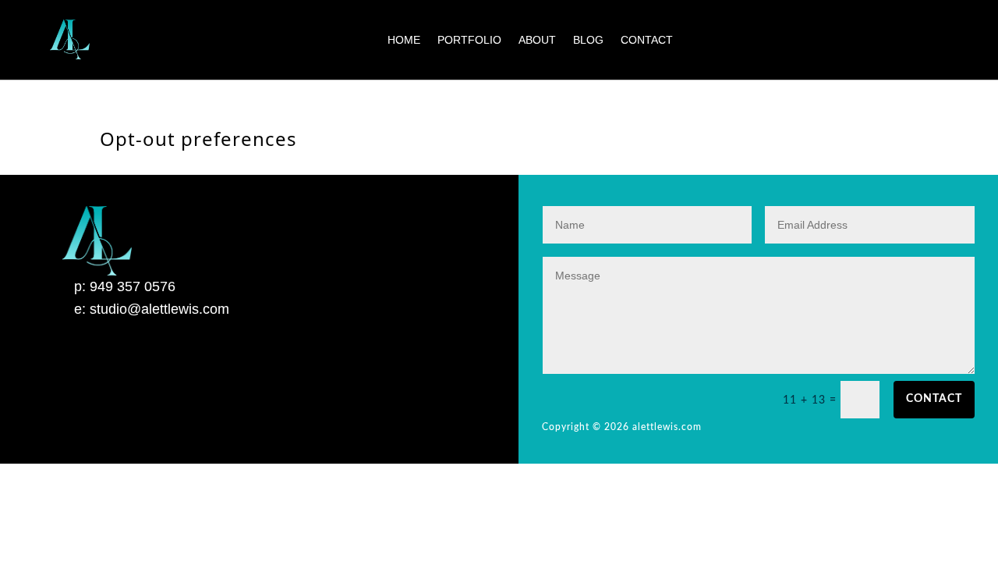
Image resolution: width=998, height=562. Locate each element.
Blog (588, 40)
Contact (647, 40)
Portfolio (469, 40)
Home (404, 40)
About (537, 40)
